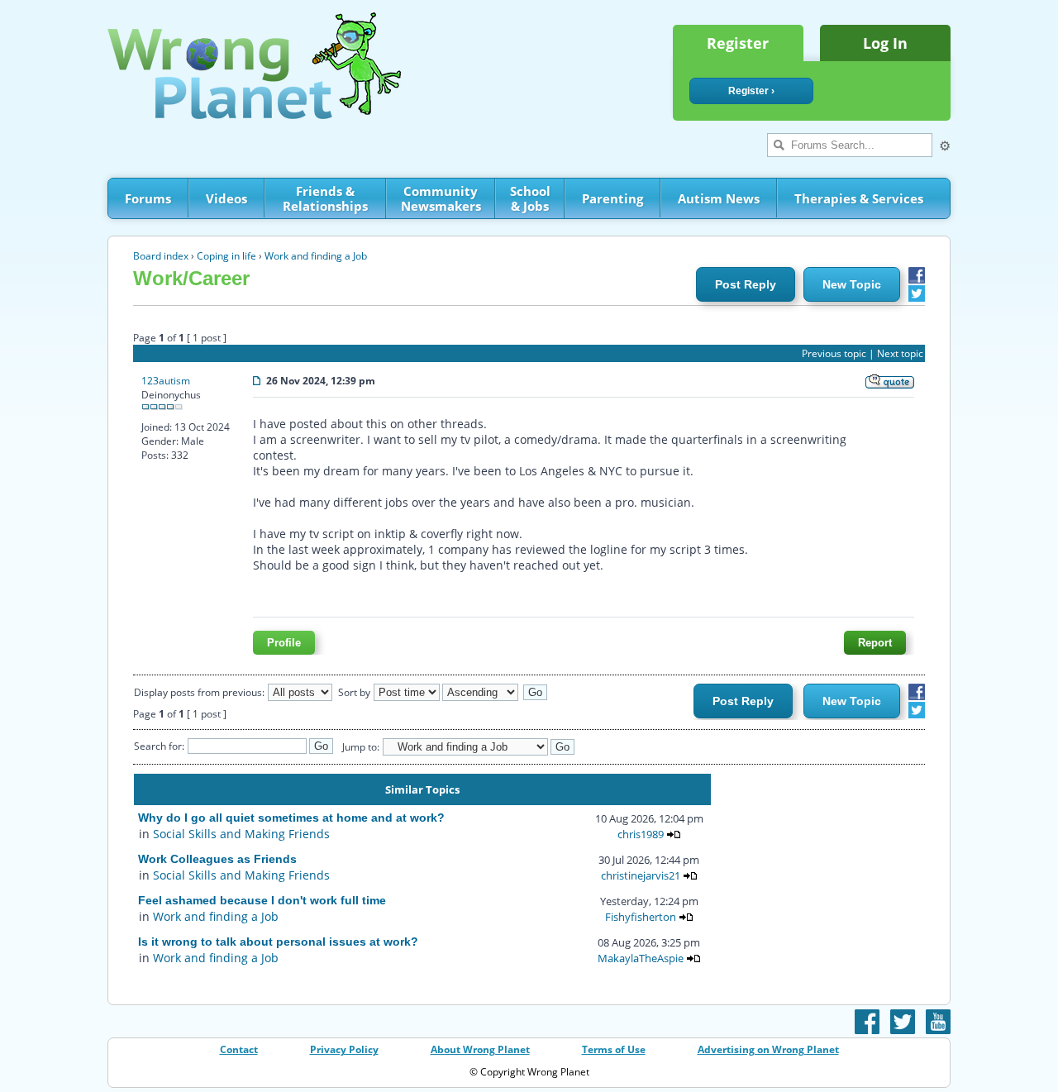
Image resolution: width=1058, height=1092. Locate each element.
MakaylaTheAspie (641, 958)
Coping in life (226, 256)
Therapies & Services (858, 198)
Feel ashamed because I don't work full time (262, 900)
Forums (148, 198)
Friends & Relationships (325, 198)
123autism (165, 381)
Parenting (612, 198)
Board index (160, 256)
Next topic (900, 353)
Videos (226, 198)
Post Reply (745, 284)
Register (738, 43)
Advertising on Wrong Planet (768, 1049)
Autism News (719, 198)
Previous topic (834, 353)
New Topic (851, 284)
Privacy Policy (344, 1049)
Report (875, 643)
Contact (239, 1049)
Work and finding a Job (315, 256)
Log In (885, 43)
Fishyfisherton (640, 916)
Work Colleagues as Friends (217, 858)
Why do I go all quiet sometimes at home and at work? (291, 817)
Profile (284, 643)
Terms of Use (614, 1049)
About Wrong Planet (480, 1049)
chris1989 (640, 834)
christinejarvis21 (640, 875)
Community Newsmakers (441, 198)
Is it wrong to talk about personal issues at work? (278, 941)
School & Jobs (530, 198)
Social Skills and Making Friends (241, 834)
